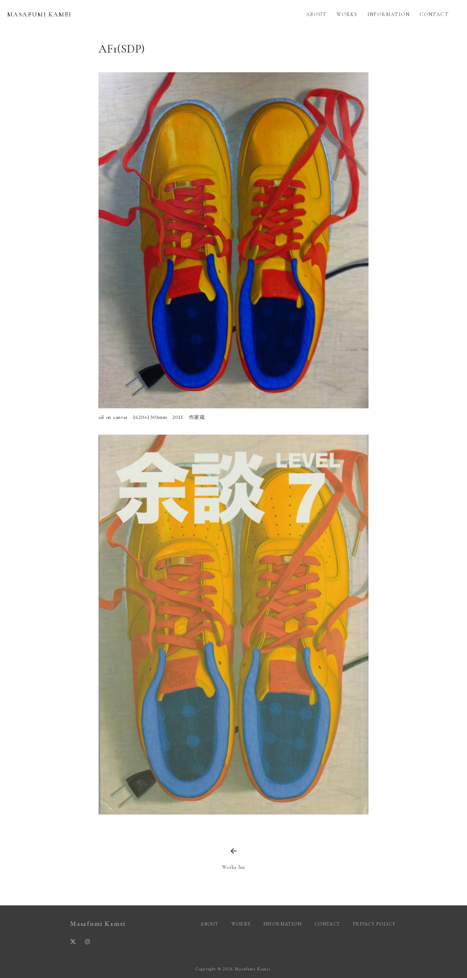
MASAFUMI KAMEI (39, 14)
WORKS (346, 14)
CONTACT (434, 14)
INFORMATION (388, 14)
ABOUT (316, 14)
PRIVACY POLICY (375, 924)
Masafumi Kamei (98, 923)
